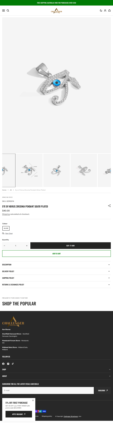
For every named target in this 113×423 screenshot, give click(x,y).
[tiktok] (13, 363)
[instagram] (8, 363)
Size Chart (9, 233)
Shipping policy (47, 416)
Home (4, 190)
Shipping (6, 214)
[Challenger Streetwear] (56, 10)
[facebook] (3, 363)
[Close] (33, 400)
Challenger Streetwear (71, 416)
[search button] (8, 10)
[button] (101, 10)
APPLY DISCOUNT (17, 414)
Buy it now (70, 245)
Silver (6, 229)
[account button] (105, 10)
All (11, 190)
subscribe (101, 390)
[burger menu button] (3, 10)
